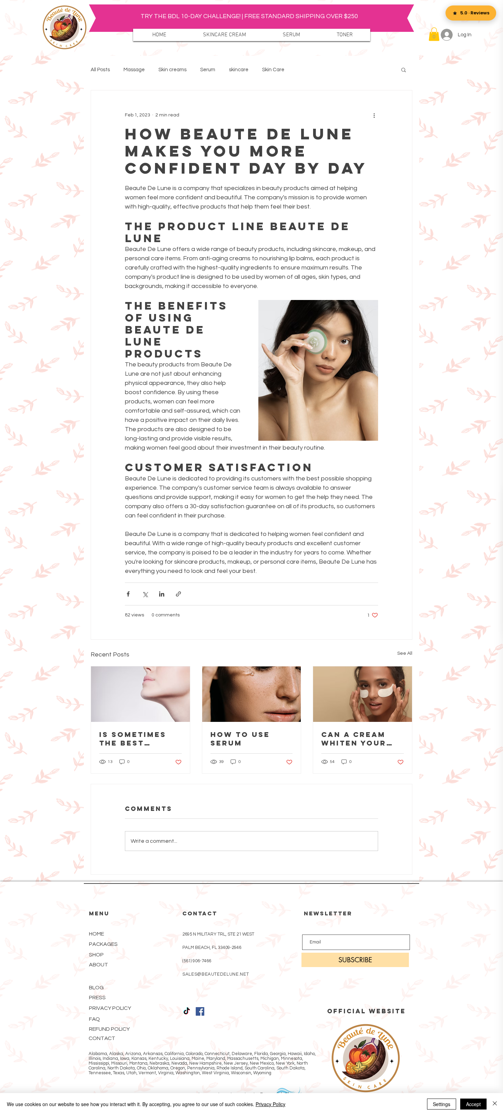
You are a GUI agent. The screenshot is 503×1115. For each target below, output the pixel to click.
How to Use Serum (240, 738)
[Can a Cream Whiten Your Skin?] (362, 694)
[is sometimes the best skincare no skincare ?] (140, 694)
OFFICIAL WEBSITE (366, 1011)
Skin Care (273, 69)
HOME (96, 934)
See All (404, 653)
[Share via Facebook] (128, 594)
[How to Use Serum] (251, 694)
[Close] (495, 1104)
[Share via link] (178, 594)
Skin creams (172, 69)
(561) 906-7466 (196, 961)
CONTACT (102, 1038)
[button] (434, 34)
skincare (238, 69)
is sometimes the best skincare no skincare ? (132, 738)
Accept (473, 1104)
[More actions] (374, 115)
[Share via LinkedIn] (161, 594)
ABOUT (98, 964)
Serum (207, 69)
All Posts (100, 69)
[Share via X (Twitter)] (145, 594)
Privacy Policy (270, 1104)
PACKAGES (103, 944)
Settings (441, 1104)
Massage (134, 69)
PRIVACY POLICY (110, 1008)
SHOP (96, 954)
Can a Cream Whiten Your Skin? (353, 738)
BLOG (96, 987)
